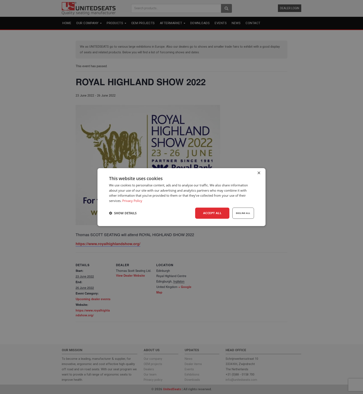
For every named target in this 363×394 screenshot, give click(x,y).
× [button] (258, 172)
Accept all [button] (212, 213)
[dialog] (181, 197)
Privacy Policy (132, 201)
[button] (123, 213)
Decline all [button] (243, 213)
